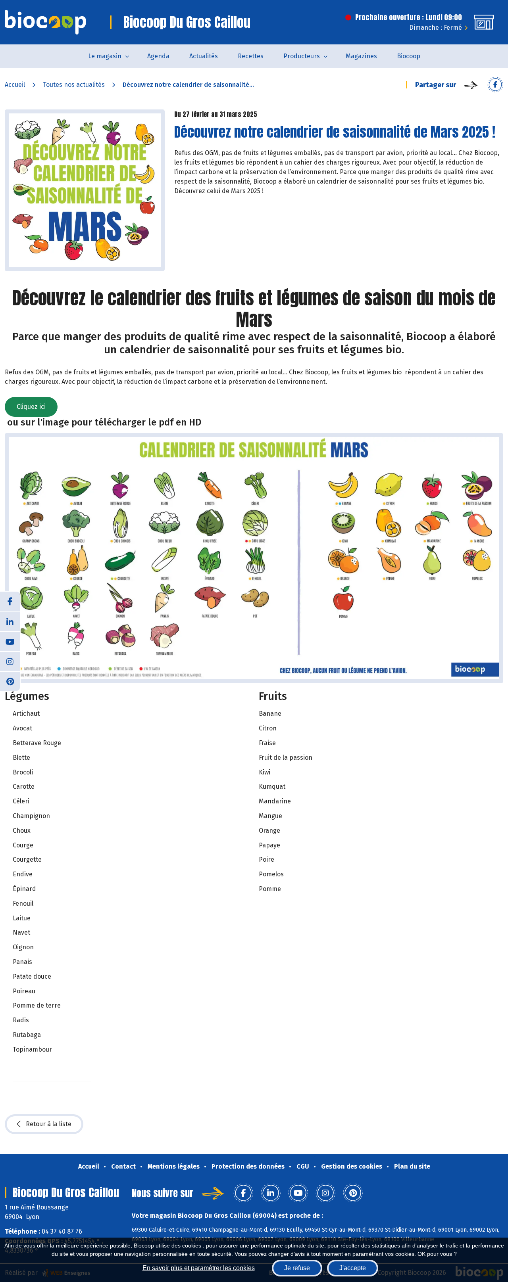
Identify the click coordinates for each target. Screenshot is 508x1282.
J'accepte (352, 1268)
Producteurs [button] (301, 56)
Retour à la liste (48, 1124)
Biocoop (408, 56)
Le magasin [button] (104, 56)
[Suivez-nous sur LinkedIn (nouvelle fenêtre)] (10, 621)
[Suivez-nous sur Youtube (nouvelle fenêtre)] (10, 641)
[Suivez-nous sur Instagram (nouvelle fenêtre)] (10, 661)
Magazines (361, 56)
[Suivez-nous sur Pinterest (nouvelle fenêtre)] (10, 681)
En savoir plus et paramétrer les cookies (198, 1268)
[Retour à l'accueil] (45, 22)
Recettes (251, 56)
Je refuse (297, 1268)
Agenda (158, 56)
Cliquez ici (31, 406)
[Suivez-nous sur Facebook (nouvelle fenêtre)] (10, 601)
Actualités (203, 56)
